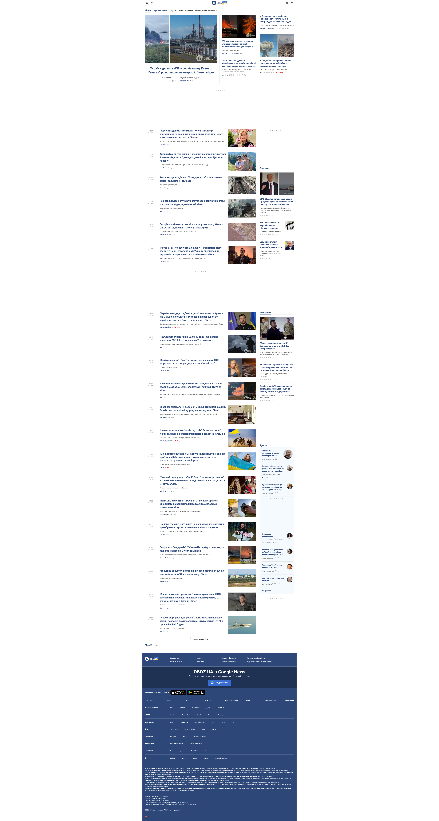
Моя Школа (163, 417)
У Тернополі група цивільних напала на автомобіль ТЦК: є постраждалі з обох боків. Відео (275, 19)
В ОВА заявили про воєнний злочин (273, 70)
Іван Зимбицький (267, 584)
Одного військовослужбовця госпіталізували (277, 25)
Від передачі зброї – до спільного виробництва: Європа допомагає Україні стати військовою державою (273, 487)
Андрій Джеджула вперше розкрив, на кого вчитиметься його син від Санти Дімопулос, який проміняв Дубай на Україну (193, 157)
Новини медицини (176, 751)
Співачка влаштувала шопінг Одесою (174, 488)
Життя (208, 700)
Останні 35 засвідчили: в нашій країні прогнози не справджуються (270, 453)
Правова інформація (229, 658)
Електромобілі (190, 729)
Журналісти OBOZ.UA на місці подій (259, 662)
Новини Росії (164, 235)
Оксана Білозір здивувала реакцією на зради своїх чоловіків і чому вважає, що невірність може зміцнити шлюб (239, 63)
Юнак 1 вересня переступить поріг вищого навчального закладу (184, 165)
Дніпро (208, 708)
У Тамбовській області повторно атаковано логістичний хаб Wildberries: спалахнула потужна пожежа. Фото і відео (237, 44)
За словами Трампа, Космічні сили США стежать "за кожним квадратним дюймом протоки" (275, 210)
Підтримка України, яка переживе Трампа (272, 566)
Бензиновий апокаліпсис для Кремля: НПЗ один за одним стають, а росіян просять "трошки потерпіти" (273, 468)
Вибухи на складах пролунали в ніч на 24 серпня (178, 231)
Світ (186, 700)
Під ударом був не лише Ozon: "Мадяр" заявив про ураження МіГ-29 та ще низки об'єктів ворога (189, 338)
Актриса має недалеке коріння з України (175, 464)
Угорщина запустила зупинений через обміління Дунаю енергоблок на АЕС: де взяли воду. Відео (192, 572)
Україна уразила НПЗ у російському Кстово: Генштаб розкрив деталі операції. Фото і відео (181, 70)
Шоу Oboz (225, 75)
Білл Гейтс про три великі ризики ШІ (273, 579)
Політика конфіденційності (256, 658)
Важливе (265, 168)
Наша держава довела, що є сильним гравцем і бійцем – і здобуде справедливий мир (191, 324)
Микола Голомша (267, 493)
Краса (195, 758)
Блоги (247, 700)
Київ (171, 708)
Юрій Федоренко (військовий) (271, 474)
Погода (180, 11)
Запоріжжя (195, 708)
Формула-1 (222, 715)
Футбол (172, 715)
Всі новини (289, 700)
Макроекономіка (196, 744)
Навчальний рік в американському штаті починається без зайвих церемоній (188, 414)
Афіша (172, 758)
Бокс (209, 715)
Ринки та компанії (176, 744)
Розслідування (164, 514)
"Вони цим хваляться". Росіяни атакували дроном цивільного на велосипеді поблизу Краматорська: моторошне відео (189, 504)
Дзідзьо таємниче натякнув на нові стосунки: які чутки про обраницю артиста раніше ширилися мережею (192, 526)
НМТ (233, 722)
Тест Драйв (174, 729)
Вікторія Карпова (267, 558)
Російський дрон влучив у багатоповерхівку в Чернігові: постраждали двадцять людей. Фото (192, 202)
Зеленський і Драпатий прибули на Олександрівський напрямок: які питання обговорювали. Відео (276, 367)
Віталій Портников (268, 571)
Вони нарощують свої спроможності (173, 628)
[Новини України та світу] (148, 646)
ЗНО (223, 722)
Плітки (184, 758)
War (170, 81)
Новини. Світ (164, 581)
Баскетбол (186, 715)
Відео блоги (189, 11)
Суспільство (270, 700)
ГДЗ (171, 722)
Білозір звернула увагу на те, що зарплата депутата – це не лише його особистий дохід (192, 141)
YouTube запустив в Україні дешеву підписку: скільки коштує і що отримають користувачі (271, 225)
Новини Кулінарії (200, 736)
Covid (207, 751)
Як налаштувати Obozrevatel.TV (206, 11)
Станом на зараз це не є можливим (173, 605)
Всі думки (266, 591)
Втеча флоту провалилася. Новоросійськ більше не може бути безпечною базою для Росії (272, 536)
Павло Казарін (266, 459)
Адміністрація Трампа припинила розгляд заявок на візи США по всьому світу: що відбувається (276, 389)
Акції (203, 729)
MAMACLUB (194, 751)
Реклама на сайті (176, 662)
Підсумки (172, 11)
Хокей (199, 715)
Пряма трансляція (160, 11)
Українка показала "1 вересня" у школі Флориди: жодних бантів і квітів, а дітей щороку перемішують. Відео (193, 409)
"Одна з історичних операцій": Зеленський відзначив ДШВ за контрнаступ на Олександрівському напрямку (274, 346)
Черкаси (221, 708)
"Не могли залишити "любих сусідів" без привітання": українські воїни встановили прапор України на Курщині (192, 432)
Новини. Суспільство (267, 28)
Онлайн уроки (200, 722)
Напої (185, 736)
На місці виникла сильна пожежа (172, 208)
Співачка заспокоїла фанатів (170, 367)
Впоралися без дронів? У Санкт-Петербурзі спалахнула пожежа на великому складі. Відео (192, 549)
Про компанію (175, 658)
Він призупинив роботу (230, 50)
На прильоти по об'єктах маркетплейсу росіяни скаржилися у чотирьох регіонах (190, 394)
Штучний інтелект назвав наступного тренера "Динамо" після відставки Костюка (271, 245)
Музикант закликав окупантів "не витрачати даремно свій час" (183, 258)
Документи (200, 662)
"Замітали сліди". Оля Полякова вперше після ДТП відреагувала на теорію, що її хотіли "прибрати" (189, 362)
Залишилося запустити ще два (171, 578)
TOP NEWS (265, 312)
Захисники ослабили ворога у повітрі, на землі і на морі (180, 344)
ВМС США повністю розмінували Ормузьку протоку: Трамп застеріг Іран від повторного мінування (276, 202)
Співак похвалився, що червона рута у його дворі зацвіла (181, 531)
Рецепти (173, 736)
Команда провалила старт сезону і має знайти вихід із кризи (270, 253)
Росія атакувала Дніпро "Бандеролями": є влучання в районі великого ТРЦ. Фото (191, 179)
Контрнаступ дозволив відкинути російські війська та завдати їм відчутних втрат (276, 353)
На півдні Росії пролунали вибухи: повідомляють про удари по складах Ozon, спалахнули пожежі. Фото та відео (191, 387)
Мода (206, 758)
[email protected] (171, 804)
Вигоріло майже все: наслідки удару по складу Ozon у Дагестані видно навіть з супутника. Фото (191, 226)
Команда (199, 658)
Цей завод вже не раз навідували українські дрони (181, 78)
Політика (169, 700)
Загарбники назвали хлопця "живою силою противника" (181, 511)
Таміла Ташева (266, 543)
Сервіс (214, 729)
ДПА (213, 722)
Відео (148, 10)
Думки (263, 445)
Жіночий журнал (221, 758)
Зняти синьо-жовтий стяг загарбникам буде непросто (180, 438)
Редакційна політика (229, 662)
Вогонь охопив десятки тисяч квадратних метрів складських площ (185, 555)
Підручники (184, 722)
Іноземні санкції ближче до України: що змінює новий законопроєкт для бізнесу (272, 552)
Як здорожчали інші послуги (270, 232)
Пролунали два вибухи (168, 185)
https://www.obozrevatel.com (219, 768)
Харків (182, 708)
